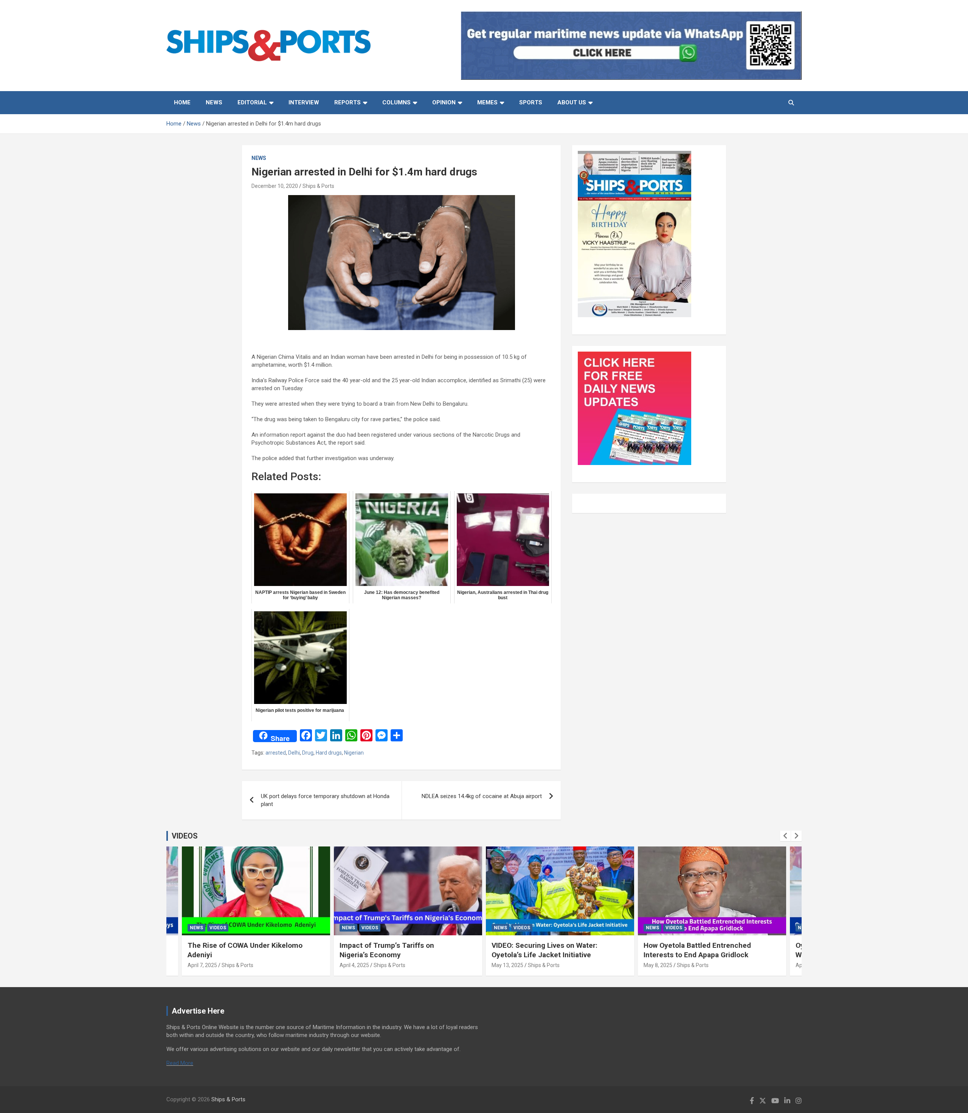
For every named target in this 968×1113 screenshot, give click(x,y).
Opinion (444, 102)
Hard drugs (329, 753)
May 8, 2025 (658, 965)
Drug (307, 753)
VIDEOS (185, 835)
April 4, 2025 (354, 965)
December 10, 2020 (274, 186)
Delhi (294, 753)
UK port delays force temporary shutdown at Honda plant (325, 800)
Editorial (252, 102)
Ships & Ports (318, 186)
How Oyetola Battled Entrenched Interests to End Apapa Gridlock (697, 950)
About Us (571, 102)
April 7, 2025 (202, 965)
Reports (347, 102)
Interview (304, 102)
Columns (396, 102)
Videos (217, 927)
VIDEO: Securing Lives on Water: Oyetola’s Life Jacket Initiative (544, 950)
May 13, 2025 (507, 965)
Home (182, 102)
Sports (530, 102)
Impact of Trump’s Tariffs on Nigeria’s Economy (387, 950)
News (214, 102)
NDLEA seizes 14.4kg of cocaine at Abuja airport (482, 796)
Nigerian (354, 753)
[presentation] (785, 836)
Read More (179, 1063)
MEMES (487, 102)
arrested (275, 753)
